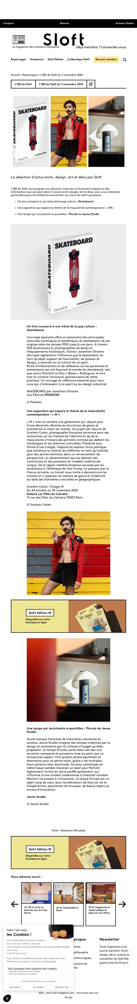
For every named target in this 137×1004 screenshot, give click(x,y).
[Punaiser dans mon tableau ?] (91, 84)
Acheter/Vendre (125, 23)
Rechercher (124, 59)
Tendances (37, 59)
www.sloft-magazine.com (60, 993)
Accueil (15, 75)
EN (70, 997)
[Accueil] (63, 39)
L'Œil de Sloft (23, 84)
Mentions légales (80, 958)
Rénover (64, 23)
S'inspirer (8, 23)
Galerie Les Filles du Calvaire (47, 494)
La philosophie (79, 952)
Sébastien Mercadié (72, 830)
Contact (75, 947)
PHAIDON (52, 395)
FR (66, 997)
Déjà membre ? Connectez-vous (101, 47)
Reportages (18, 59)
